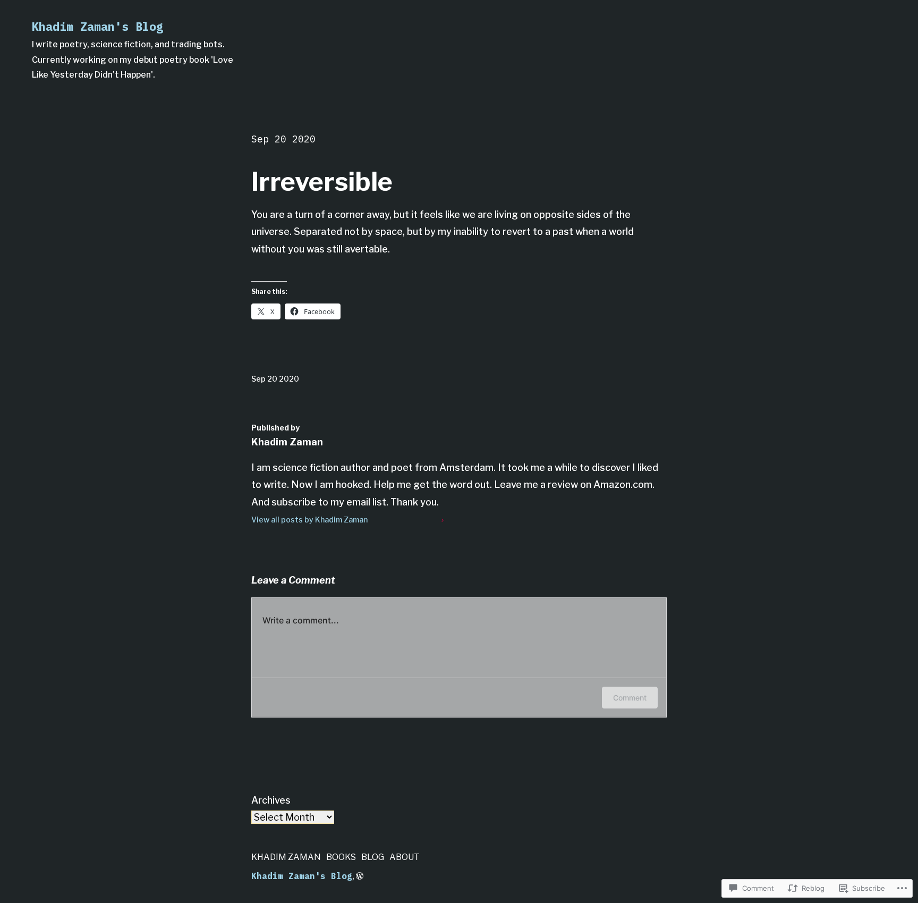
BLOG (372, 857)
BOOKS (341, 857)
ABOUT (404, 857)
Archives (271, 800)
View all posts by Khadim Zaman (309, 519)
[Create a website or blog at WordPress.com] (359, 876)
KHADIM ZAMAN (286, 857)
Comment (630, 697)
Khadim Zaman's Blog (97, 26)
